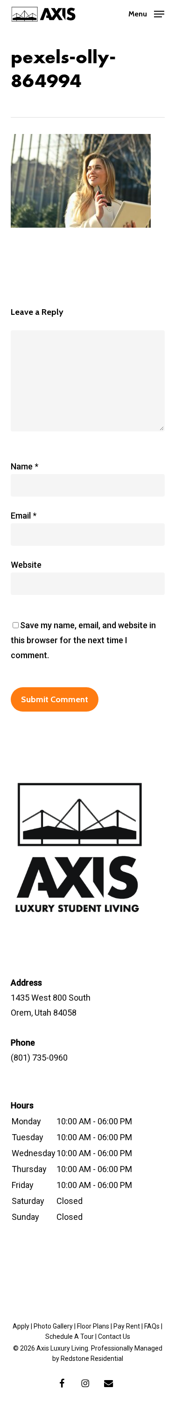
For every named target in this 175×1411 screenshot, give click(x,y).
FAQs (152, 1326)
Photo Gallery (53, 1326)
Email (23, 515)
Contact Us (114, 1336)
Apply (21, 1326)
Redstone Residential (92, 1358)
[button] (146, 13)
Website (26, 565)
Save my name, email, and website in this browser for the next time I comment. (83, 640)
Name (24, 466)
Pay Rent (126, 1326)
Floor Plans (93, 1326)
